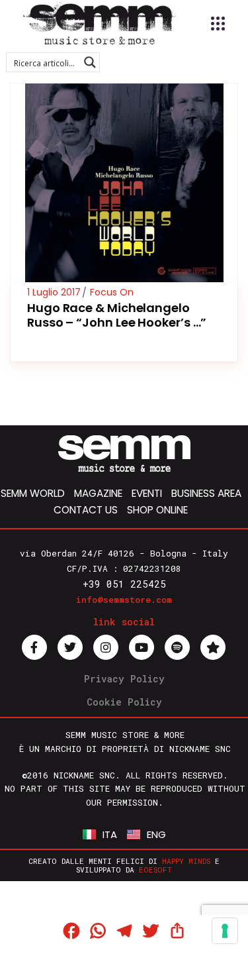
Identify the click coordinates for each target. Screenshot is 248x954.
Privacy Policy (124, 678)
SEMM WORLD (33, 493)
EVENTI (147, 493)
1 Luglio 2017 (54, 292)
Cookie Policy (124, 702)
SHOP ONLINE (157, 510)
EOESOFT (155, 869)
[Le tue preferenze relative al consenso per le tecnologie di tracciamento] (224, 930)
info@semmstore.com (124, 599)
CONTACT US (86, 510)
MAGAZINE (98, 493)
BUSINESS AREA (206, 493)
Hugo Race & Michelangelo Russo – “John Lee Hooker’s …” (116, 315)
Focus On (112, 292)
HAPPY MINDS (186, 861)
